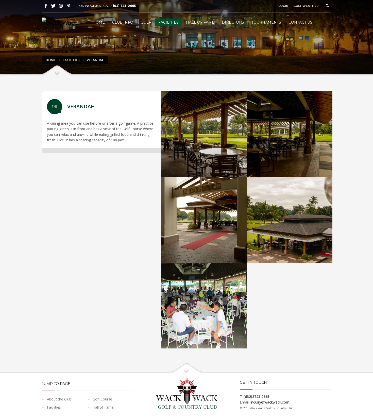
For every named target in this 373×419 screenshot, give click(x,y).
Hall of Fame (103, 407)
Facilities (71, 60)
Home (51, 60)
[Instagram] (61, 6)
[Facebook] (45, 6)
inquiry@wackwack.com (269, 402)
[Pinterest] (68, 6)
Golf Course (102, 399)
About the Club (59, 399)
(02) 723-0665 (124, 6)
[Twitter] (53, 6)
